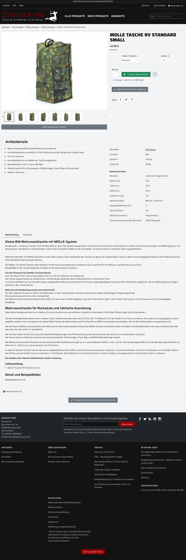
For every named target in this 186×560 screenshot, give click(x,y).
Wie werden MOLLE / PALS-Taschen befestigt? (111, 463)
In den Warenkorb (136, 74)
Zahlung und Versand (104, 452)
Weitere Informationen (59, 461)
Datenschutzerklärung (58, 512)
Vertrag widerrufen (93, 551)
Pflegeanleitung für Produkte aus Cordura (114, 479)
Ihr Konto (6, 447)
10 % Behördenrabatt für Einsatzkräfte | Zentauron (159, 453)
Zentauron (151, 149)
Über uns (52, 452)
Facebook (140, 419)
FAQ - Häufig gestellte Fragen (108, 456)
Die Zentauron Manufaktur (60, 456)
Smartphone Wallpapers (105, 474)
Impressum (53, 521)
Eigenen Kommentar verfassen (131, 89)
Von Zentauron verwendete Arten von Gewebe (112, 486)
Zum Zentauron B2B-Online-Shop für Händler (162, 490)
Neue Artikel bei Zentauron (153, 467)
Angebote (118, 16)
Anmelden (6, 456)
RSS (150, 419)
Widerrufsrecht (55, 507)
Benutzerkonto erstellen (12, 461)
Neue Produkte (98, 16)
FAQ (14, 5)
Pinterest (132, 99)
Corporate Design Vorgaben (107, 469)
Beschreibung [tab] (12, 234)
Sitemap (145, 477)
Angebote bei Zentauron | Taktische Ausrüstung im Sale (162, 461)
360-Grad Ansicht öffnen (54, 127)
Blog (21, 5)
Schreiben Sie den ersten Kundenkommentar (94, 400)
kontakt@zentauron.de (19, 436)
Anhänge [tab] (27, 234)
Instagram (160, 419)
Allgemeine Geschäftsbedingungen (64, 502)
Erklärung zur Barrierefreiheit (62, 526)
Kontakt (6, 5)
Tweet (126, 99)
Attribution (53, 517)
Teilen (120, 99)
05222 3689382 (14, 433)
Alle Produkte (75, 16)
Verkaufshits (147, 472)
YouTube (155, 419)
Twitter (145, 419)
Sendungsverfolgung (11, 452)
